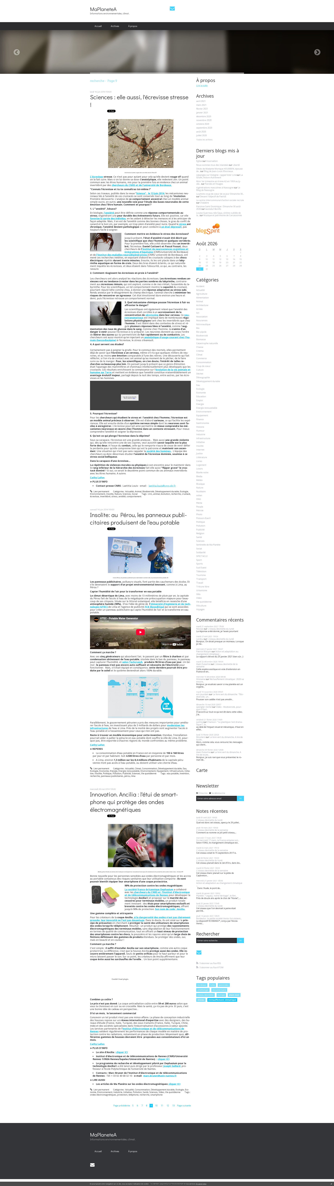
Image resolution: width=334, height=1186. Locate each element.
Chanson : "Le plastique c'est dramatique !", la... (219, 723)
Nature (118, 493)
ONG (198, 499)
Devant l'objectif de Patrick (213, 196)
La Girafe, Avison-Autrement (219, 176)
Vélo (198, 594)
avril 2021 (201, 101)
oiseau (200, 999)
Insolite (110, 493)
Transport (201, 579)
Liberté (236, 165)
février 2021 (202, 109)
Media (199, 476)
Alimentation (202, 297)
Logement (201, 465)
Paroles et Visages (214, 183)
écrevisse (94, 496)
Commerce (201, 358)
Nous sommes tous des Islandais (212, 165)
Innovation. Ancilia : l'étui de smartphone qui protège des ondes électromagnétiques (134, 801)
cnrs (150, 493)
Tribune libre (202, 586)
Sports (199, 564)
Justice (199, 453)
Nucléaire (201, 491)
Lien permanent (101, 491)
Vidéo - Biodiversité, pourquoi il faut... (219, 708)
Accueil (98, 26)
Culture (200, 370)
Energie (113, 771)
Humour (200, 430)
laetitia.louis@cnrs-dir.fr (162, 485)
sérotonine (152, 314)
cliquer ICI (122, 1052)
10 (156, 1105)
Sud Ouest (201, 567)
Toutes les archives (204, 140)
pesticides (224, 985)
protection (122, 1094)
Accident (200, 286)
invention (184, 773)
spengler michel (204, 706)
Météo (199, 480)
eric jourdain (202, 694)
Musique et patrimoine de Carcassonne (222, 215)
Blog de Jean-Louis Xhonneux (218, 171)
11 (162, 1105)
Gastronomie (202, 423)
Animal (138, 491)
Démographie (203, 377)
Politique (107, 773)
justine (199, 722)
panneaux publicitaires (112, 776)
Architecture (202, 305)
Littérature (201, 457)
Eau (184, 768)
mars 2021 (201, 105)
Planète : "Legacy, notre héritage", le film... (216, 895)
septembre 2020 (204, 128)
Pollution (117, 773)
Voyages (200, 609)
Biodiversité (148, 491)
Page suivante (184, 1105)
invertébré (105, 496)
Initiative (127, 1092)
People (199, 507)
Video (161, 1092)
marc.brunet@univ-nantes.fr (160, 1075)
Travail (199, 583)
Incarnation (212, 161)
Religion (200, 533)
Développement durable (167, 491)
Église (199, 161)
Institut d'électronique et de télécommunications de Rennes (137, 1030)
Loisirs (199, 469)
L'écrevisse (96, 176)
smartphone (156, 1094)
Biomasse (201, 339)
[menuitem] (98, 26)
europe (221, 994)
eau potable (173, 773)
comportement (134, 496)
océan (199, 495)
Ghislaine (200, 679)
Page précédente (121, 1105)
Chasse (199, 347)
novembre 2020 (203, 120)
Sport (199, 560)
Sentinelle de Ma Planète (208, 545)
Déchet (199, 373)
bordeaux (201, 985)
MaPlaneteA (103, 8)
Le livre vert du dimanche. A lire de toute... (219, 738)
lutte (212, 985)
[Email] (172, 8)
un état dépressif (171, 226)
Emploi (199, 400)
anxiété (122, 496)
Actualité (129, 491)
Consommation (149, 768)
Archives (115, 26)
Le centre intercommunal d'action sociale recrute (220, 200)
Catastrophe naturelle (207, 343)
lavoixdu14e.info (213, 209)
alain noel (234, 994)
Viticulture (201, 605)
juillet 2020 (201, 135)
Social (135, 493)
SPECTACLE (202, 556)
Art (197, 313)
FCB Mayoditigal (154, 606)
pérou (127, 776)
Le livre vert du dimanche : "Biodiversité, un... (219, 695)
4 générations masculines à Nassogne (215, 187)
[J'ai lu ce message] (331, 1184)
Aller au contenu (9, 2)
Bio (197, 328)
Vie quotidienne (148, 773)
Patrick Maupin (203, 651)
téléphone (134, 1094)
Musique (200, 484)
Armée (199, 309)
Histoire (200, 427)
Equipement (162, 771)
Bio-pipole (201, 332)
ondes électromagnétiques (103, 1094)
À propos (132, 26)
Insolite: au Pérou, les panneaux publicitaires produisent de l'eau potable (138, 518)
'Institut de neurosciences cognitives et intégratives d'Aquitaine (156, 250)
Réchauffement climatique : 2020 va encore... (220, 680)
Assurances (201, 320)
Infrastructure (176, 771)
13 (173, 1105)
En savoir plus (201, 1184)
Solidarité (200, 552)
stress (182, 224)
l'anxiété (109, 212)
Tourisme (201, 575)
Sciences (127, 493)
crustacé (186, 493)
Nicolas (199, 628)
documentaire (219, 990)
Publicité (127, 773)
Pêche (199, 503)
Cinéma (200, 351)
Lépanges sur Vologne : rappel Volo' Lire (216, 175)
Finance (200, 419)
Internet (200, 449)
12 (168, 1105)
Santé (145, 1092)
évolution (165, 493)
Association (201, 316)
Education (201, 396)
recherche (176, 493)
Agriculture (201, 294)
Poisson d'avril (203, 518)
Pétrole (199, 510)
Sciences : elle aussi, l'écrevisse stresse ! (139, 100)
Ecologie (184, 491)
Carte (202, 770)
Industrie (117, 1092)
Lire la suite (202, 85)
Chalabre (204, 202)
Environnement (97, 493)
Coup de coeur (203, 366)
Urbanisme (201, 590)
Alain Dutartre (203, 664)
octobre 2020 (202, 124)
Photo (199, 514)
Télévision (201, 571)
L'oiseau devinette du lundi (221, 628)
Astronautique (203, 324)
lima (133, 776)
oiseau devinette (205, 994)
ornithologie (202, 990)
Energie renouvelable (128, 771)
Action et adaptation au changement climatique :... (217, 652)
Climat (138, 768)
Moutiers (200, 737)
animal (156, 493)
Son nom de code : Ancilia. (170, 909)
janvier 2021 (202, 112)
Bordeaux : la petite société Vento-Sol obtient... (219, 918)
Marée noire (202, 472)
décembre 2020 (203, 116)
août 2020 (201, 131)
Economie (104, 771)
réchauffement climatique (222, 999)
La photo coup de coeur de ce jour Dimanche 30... (220, 193)
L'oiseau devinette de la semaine (216, 665)
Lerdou (199, 639)
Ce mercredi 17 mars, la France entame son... (217, 840)
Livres (199, 461)
